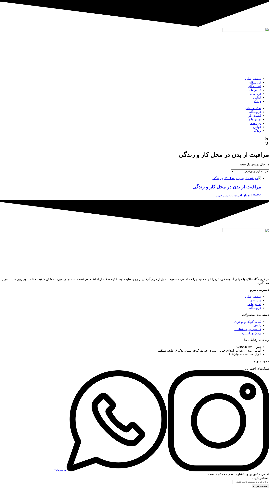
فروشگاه (255, 82)
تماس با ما (254, 90)
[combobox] (251, 482)
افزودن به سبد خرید (229, 195)
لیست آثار (254, 86)
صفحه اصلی (253, 78)
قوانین (257, 97)
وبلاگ (257, 101)
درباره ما (255, 93)
